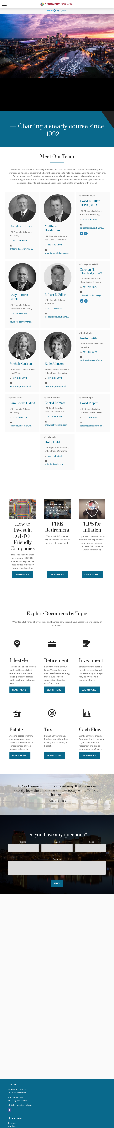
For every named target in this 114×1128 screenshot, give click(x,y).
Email (57, 842)
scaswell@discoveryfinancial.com (22, 426)
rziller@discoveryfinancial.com (57, 317)
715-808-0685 (90, 219)
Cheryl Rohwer (55, 403)
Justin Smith (88, 338)
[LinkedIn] (81, 233)
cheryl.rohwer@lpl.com (56, 425)
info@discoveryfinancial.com (20, 1105)
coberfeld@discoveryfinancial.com (92, 295)
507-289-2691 (55, 308)
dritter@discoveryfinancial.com (22, 249)
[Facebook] (86, 233)
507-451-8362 (20, 313)
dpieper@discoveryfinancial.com (92, 426)
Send (57, 883)
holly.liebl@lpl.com (54, 464)
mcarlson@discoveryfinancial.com (22, 386)
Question (57, 859)
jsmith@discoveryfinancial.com (92, 360)
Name (23, 842)
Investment (12, 1126)
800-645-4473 (22, 1090)
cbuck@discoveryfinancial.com (22, 322)
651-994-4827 (90, 287)
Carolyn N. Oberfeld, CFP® (91, 271)
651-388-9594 (20, 240)
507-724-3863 (90, 417)
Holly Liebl (52, 442)
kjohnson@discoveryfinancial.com (57, 386)
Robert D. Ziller (55, 295)
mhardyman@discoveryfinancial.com (57, 253)
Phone (91, 842)
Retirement (12, 1123)
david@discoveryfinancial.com (92, 228)
